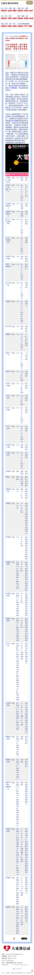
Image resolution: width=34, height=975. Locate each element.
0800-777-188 (24, 26)
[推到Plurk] (15, 938)
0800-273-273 (12, 958)
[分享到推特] (13, 969)
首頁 (6, 36)
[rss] (20, 969)
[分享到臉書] (17, 969)
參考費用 (13, 174)
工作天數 (18, 174)
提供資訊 (22, 174)
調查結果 (27, 174)
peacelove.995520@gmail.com (14, 954)
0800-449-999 (8, 10)
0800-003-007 (25, 10)
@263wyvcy (10, 960)
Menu (29, 2)
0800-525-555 (9, 26)
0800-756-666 (9, 18)
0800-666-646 (25, 18)
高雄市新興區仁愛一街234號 (14, 963)
